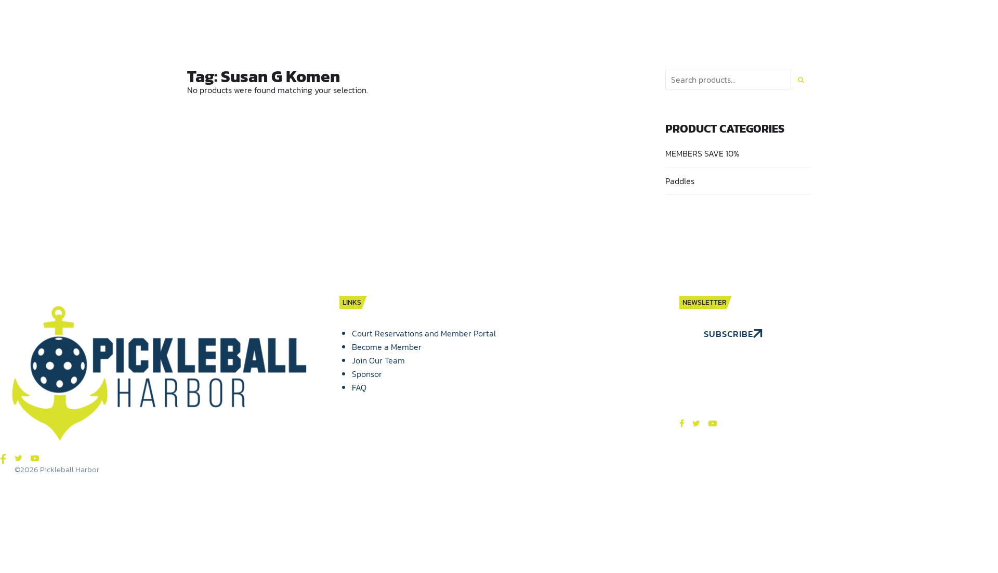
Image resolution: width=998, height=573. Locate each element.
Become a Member (387, 347)
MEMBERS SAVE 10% (702, 153)
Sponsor (367, 374)
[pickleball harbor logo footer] (159, 374)
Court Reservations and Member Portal (424, 333)
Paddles (679, 181)
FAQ (359, 387)
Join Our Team (378, 360)
